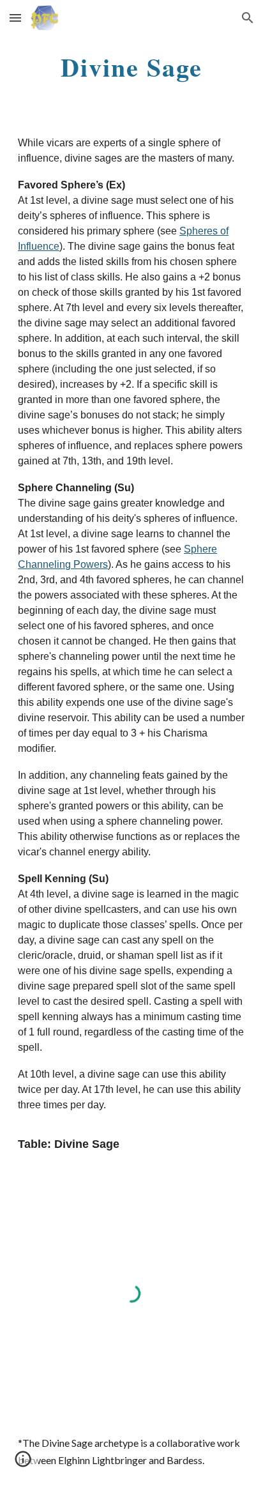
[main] (131, 67)
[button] (15, 17)
